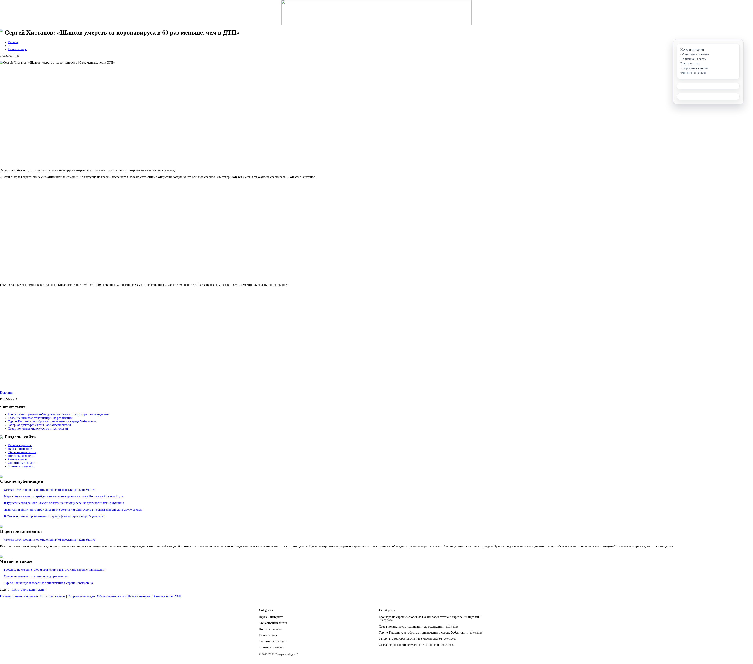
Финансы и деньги (20, 466)
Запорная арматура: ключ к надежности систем (39, 425)
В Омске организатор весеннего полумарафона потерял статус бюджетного (54, 516)
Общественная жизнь (22, 452)
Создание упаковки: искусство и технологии (38, 428)
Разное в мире (17, 49)
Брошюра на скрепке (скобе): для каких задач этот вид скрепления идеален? (58, 414)
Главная (13, 42)
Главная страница (20, 445)
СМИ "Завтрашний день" (29, 589)
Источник (6, 392)
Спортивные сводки (21, 462)
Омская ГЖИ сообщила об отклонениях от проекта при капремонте (49, 489)
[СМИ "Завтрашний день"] (376, 12)
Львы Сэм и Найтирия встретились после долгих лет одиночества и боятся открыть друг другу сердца (73, 509)
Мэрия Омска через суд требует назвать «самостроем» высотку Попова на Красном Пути (63, 496)
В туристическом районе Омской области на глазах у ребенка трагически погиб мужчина (64, 503)
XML (178, 596)
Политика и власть (20, 455)
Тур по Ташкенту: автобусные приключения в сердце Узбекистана (52, 421)
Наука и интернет (20, 448)
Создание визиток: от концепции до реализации (40, 418)
